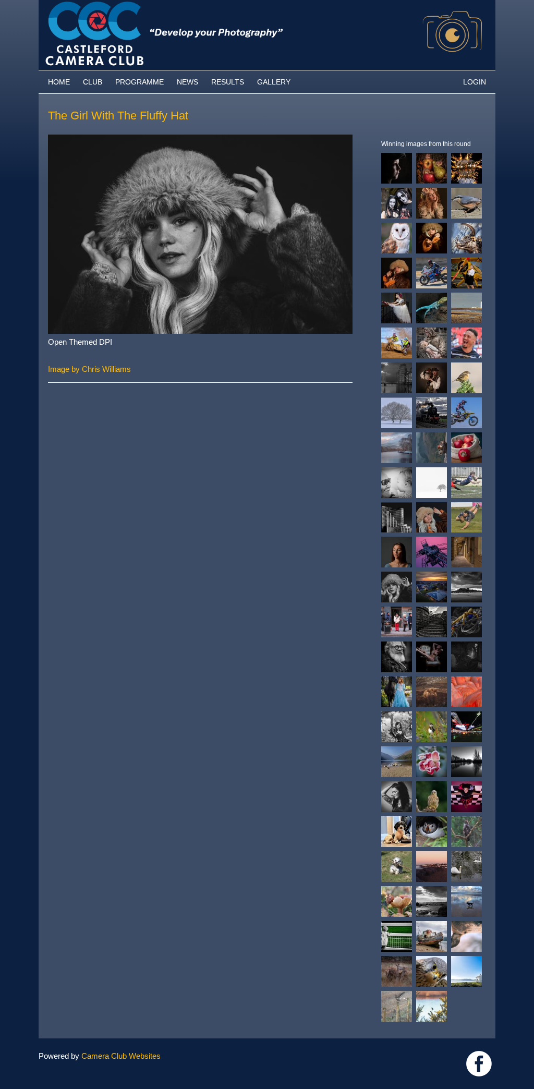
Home (59, 82)
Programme (139, 82)
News (187, 82)
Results (227, 82)
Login (474, 82)
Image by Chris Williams (89, 369)
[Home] (267, 5)
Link (479, 1063)
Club (92, 82)
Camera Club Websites (121, 1055)
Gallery (273, 82)
